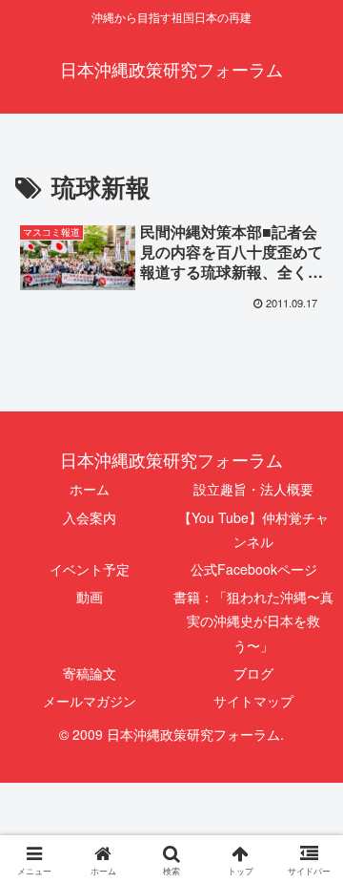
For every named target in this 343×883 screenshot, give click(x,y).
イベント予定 (90, 568)
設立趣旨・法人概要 (253, 488)
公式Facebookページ (254, 568)
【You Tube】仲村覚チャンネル (253, 529)
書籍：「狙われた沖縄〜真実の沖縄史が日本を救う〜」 (253, 620)
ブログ (253, 673)
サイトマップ (253, 700)
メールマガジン (89, 700)
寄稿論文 (89, 673)
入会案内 (89, 517)
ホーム (90, 488)
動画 (89, 596)
